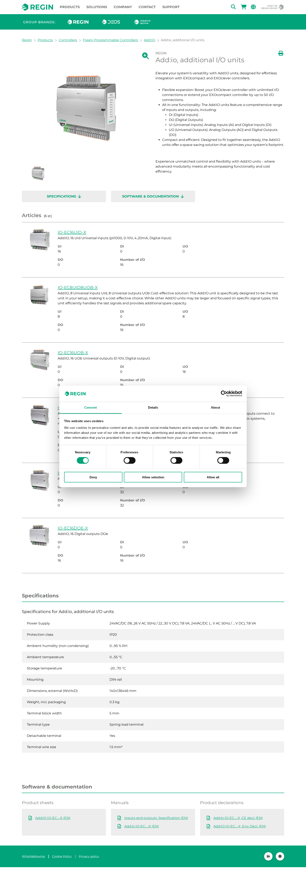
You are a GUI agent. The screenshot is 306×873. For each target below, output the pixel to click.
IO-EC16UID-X (72, 232)
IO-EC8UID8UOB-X (78, 287)
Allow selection (153, 477)
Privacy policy (89, 856)
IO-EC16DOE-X (73, 528)
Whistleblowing (33, 856)
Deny (93, 477)
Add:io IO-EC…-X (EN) (141, 826)
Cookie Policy (62, 856)
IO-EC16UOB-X (73, 352)
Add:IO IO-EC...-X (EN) (52, 818)
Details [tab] (153, 407)
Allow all (213, 477)
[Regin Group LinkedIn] (268, 856)
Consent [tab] (90, 407)
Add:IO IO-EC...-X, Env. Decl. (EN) (239, 826)
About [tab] (215, 407)
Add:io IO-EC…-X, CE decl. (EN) (238, 818)
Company (123, 7)
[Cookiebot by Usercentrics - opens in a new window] (224, 393)
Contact (147, 7)
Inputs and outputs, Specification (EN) (156, 818)
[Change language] (280, 856)
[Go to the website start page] (37, 7)
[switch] (130, 460)
